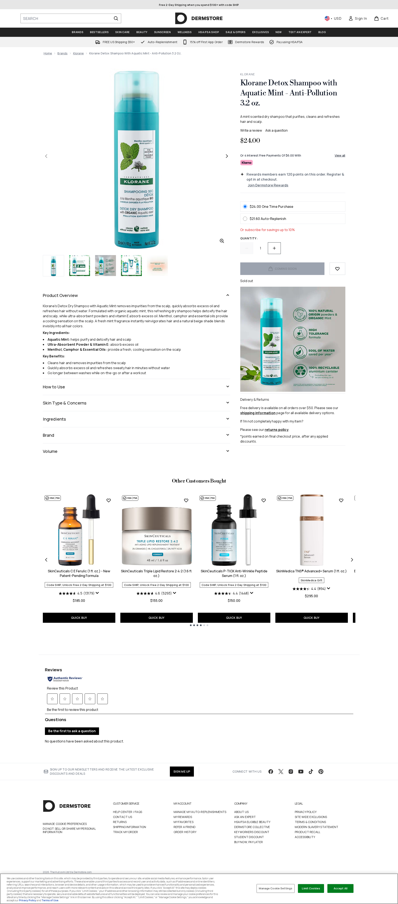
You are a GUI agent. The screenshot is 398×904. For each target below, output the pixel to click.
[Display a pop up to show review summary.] (97, 593)
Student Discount (249, 837)
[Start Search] (115, 18)
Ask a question (276, 130)
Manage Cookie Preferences (65, 824)
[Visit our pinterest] (321, 772)
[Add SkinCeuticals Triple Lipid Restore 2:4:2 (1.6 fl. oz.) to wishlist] (186, 500)
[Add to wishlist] (337, 268)
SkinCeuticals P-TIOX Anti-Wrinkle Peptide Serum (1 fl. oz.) (234, 573)
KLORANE (247, 74)
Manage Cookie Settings (275, 888)
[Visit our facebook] (271, 772)
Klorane (78, 53)
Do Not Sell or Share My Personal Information (69, 830)
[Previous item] (46, 559)
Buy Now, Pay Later (248, 842)
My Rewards (183, 817)
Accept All (340, 888)
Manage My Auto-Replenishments (200, 812)
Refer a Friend (185, 827)
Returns (120, 822)
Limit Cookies (311, 888)
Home (48, 53)
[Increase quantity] (274, 248)
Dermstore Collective (252, 827)
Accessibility (305, 837)
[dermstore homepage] (199, 18)
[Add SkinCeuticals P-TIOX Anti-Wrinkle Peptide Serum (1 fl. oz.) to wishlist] (264, 500)
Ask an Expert (245, 817)
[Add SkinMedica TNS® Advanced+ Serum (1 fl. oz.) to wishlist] (341, 500)
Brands (62, 53)
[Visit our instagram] (291, 772)
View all (340, 155)
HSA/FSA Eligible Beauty (252, 822)
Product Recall (307, 832)
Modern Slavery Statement (316, 827)
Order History (185, 832)
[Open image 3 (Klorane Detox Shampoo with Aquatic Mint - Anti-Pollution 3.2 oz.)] (105, 265)
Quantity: (249, 238)
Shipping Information (129, 827)
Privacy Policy (306, 812)
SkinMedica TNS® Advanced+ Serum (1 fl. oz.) (311, 571)
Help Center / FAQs (127, 812)
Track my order (125, 832)
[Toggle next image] (227, 156)
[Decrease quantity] (246, 248)
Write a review (251, 130)
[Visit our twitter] (281, 772)
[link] (358, 18)
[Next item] (352, 559)
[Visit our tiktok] (311, 772)
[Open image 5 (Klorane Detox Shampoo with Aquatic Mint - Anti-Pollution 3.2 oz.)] (157, 265)
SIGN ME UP (181, 771)
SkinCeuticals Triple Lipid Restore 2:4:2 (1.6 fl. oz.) (156, 573)
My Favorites (183, 822)
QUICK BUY (79, 618)
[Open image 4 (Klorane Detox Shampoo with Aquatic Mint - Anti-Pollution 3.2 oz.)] (131, 265)
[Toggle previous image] (46, 156)
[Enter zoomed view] (222, 241)
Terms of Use (50, 900)
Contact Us (122, 817)
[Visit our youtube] (301, 772)
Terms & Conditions (310, 822)
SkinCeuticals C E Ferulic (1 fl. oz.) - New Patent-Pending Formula (79, 573)
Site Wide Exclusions (311, 817)
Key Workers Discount (252, 832)
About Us (241, 812)
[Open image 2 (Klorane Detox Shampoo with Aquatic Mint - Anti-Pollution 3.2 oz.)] (79, 265)
